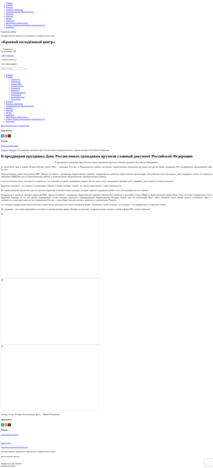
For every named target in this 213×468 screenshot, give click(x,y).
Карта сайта (6, 443)
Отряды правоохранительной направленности (25, 25)
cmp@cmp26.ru (7, 56)
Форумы (9, 16)
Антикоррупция (17, 97)
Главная (9, 3)
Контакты (10, 27)
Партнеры (10, 21)
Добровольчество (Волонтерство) (20, 12)
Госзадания (15, 99)
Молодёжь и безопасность (17, 23)
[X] (9, 135)
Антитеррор (16, 95)
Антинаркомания (18, 93)
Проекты (9, 14)
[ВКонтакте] (2, 135)
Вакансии (15, 90)
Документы (16, 82)
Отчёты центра (17, 86)
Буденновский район (10, 146)
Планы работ (16, 84)
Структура (15, 79)
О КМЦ (9, 5)
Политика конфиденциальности (14, 447)
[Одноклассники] (5, 135)
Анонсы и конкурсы (14, 10)
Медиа (8, 19)
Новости (9, 7)
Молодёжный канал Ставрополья (15, 126)
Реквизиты (15, 88)
